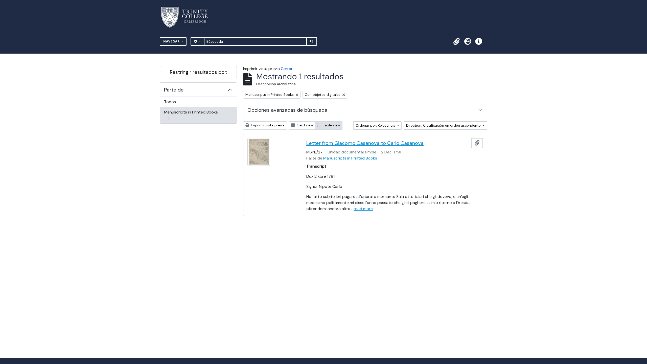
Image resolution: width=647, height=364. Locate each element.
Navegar (172, 41)
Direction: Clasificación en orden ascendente (444, 125)
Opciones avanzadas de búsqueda (287, 110)
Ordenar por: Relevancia (376, 125)
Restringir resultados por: (198, 72)
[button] (456, 41)
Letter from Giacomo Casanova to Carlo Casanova (365, 143)
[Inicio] (187, 17)
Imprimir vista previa (267, 125)
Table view (331, 125)
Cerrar (287, 68)
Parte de (174, 89)
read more (363, 208)
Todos (170, 101)
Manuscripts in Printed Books (191, 115)
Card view (304, 125)
